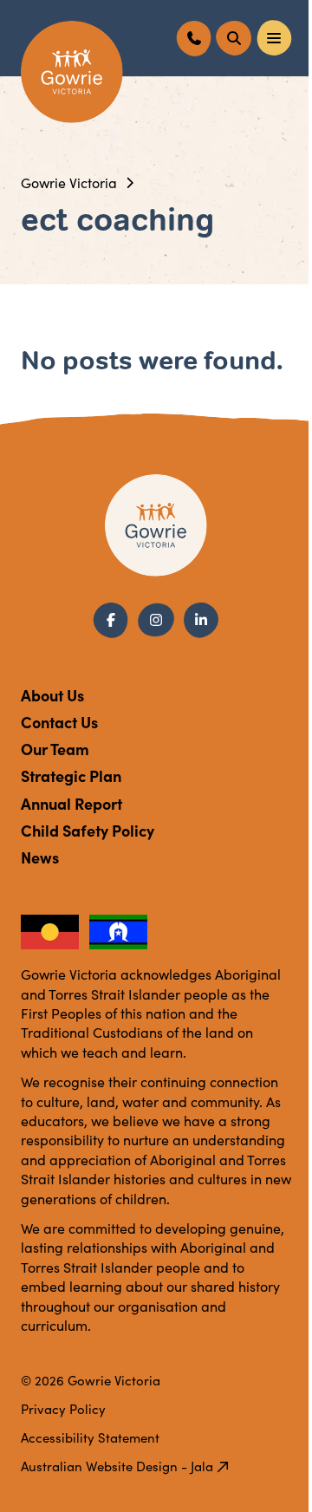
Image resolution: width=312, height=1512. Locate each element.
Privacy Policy (63, 1409)
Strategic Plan (71, 775)
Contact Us (59, 722)
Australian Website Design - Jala (117, 1466)
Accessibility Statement (90, 1437)
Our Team (55, 748)
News (40, 857)
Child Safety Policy (87, 830)
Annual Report (71, 803)
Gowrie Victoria (69, 182)
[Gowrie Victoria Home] (72, 72)
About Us (52, 695)
